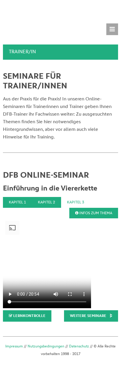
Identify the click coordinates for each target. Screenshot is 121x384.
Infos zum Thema (95, 213)
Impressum (14, 346)
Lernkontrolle (29, 315)
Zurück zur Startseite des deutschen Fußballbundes (24, 12)
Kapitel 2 (46, 202)
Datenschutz (79, 346)
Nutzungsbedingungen (46, 346)
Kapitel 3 (75, 202)
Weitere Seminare (88, 315)
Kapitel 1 (17, 202)
